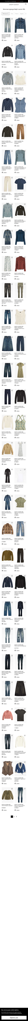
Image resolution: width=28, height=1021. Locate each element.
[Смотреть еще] (16, 817)
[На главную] (14, 4)
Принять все (14, 1018)
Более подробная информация (16, 1013)
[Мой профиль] (25, 4)
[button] (14, 1014)
